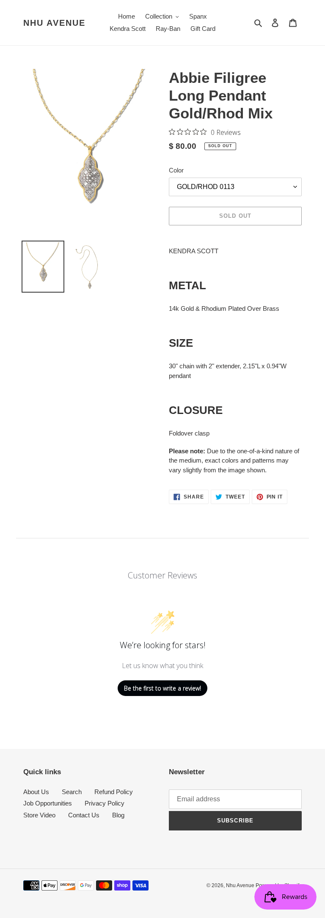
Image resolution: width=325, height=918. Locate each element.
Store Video (39, 815)
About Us (36, 791)
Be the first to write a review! (162, 688)
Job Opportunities (47, 803)
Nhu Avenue (54, 22)
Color (176, 170)
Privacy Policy (104, 803)
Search (72, 791)
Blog (118, 815)
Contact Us (83, 815)
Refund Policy (113, 791)
